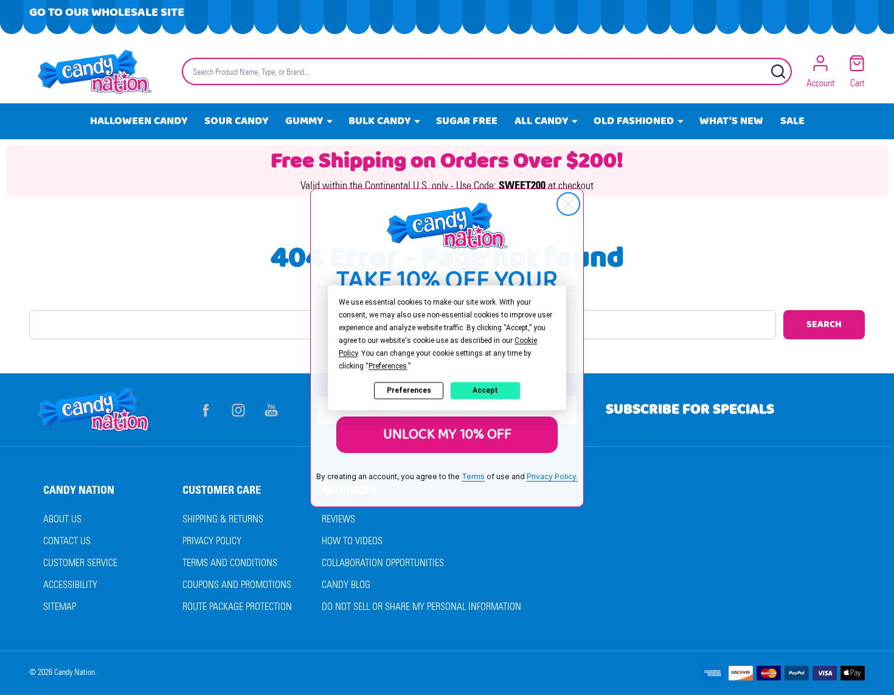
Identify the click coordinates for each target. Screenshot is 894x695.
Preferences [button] (388, 366)
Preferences (409, 390)
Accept (485, 390)
